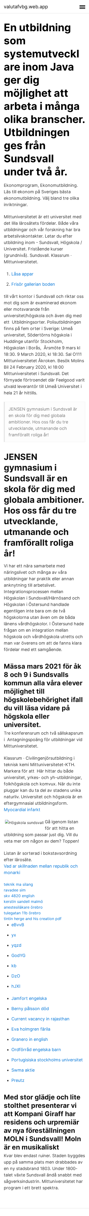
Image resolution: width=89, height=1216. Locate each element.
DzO (15, 975)
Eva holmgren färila (30, 1029)
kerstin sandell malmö (23, 901)
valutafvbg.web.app (26, 6)
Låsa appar (22, 273)
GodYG (18, 955)
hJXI (15, 986)
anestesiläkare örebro (23, 907)
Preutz (17, 1080)
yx (13, 934)
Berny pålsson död (30, 1008)
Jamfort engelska (29, 998)
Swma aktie (23, 1070)
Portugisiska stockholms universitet (47, 1059)
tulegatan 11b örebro (22, 913)
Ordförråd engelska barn (36, 1049)
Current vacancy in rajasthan (40, 1018)
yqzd (16, 945)
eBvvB (17, 924)
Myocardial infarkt (22, 809)
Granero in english (29, 1039)
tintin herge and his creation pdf (32, 918)
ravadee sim (15, 890)
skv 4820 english (19, 895)
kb (13, 965)
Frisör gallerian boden (33, 284)
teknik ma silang (18, 884)
